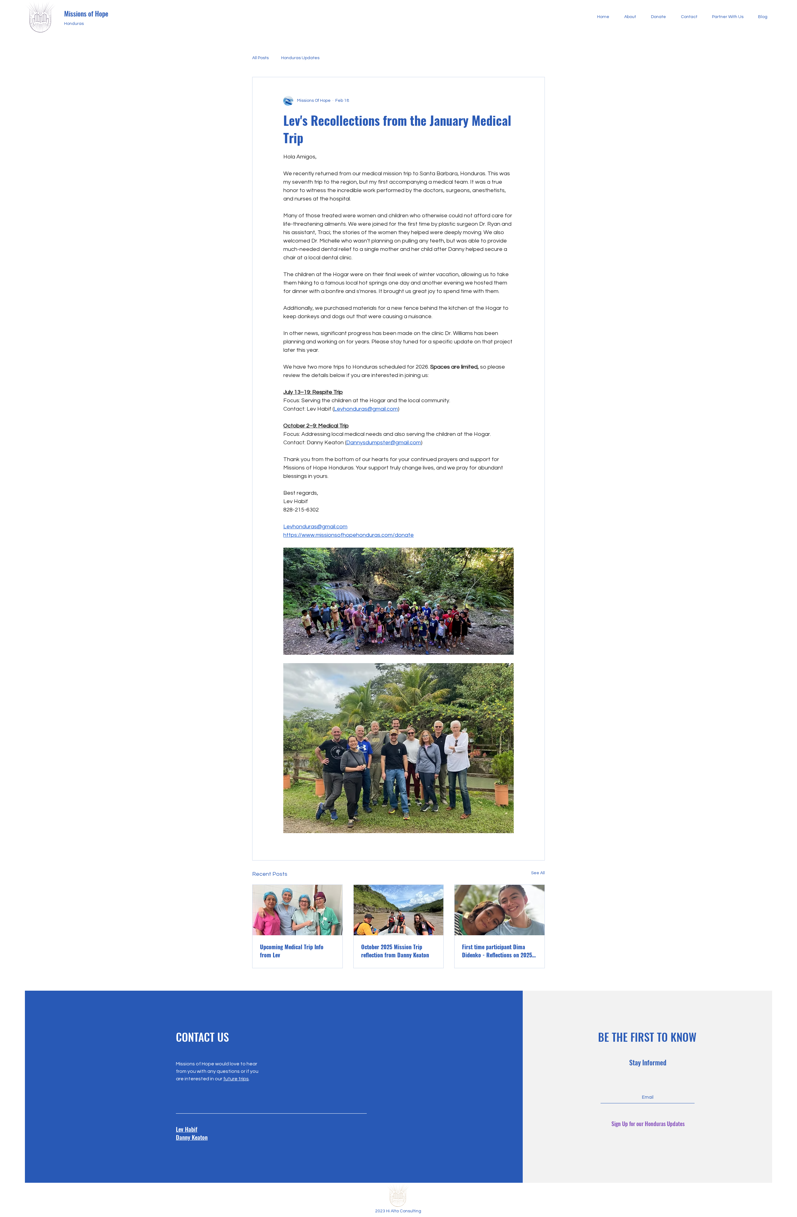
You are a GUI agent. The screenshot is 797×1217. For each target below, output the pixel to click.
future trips (236, 1078)
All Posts (260, 58)
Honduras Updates (300, 58)
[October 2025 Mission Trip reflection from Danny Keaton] (399, 910)
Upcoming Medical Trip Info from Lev (291, 951)
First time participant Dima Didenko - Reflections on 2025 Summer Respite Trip (497, 951)
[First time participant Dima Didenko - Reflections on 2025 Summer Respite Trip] (500, 910)
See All (538, 873)
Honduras (74, 23)
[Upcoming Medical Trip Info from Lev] (297, 910)
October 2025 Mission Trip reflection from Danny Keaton (395, 951)
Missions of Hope (86, 13)
